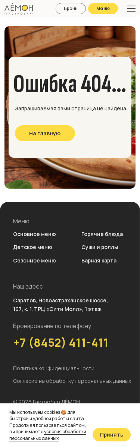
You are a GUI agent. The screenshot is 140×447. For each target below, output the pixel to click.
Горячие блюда (102, 233)
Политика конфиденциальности (53, 368)
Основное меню (34, 233)
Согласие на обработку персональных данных (72, 380)
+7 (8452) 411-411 (61, 342)
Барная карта (98, 260)
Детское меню (32, 247)
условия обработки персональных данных (47, 434)
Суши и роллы (99, 247)
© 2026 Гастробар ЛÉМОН (46, 401)
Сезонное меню (34, 260)
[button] (71, 8)
